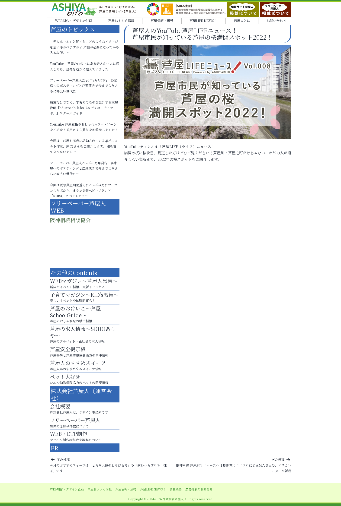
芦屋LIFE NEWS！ (203, 20)
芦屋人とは (242, 20)
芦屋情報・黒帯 (162, 20)
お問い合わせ (276, 20)
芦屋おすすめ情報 (121, 20)
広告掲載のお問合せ (198, 489)
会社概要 (176, 489)
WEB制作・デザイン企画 (73, 20)
